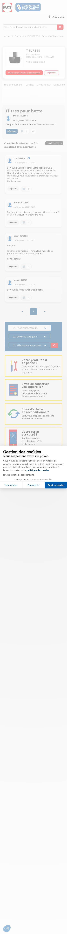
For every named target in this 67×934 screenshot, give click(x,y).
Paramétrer (33, 485)
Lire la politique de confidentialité (18, 474)
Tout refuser (11, 485)
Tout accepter (55, 485)
